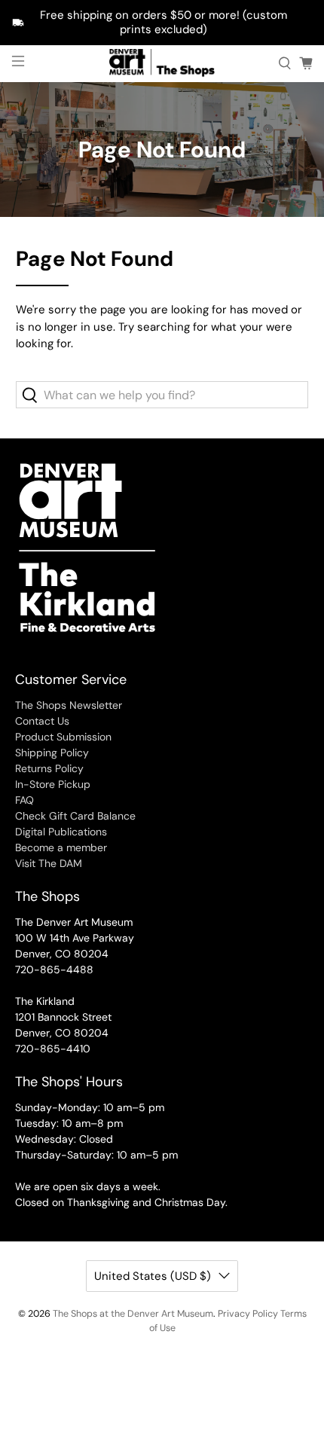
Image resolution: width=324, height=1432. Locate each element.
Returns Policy (49, 768)
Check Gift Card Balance (75, 816)
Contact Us (42, 721)
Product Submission (63, 736)
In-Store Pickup (52, 784)
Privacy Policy (248, 1314)
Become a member (61, 847)
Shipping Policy (52, 752)
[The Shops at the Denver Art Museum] (162, 63)
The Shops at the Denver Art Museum (133, 1314)
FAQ (24, 800)
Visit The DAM (48, 863)
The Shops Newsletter (68, 705)
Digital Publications (61, 831)
